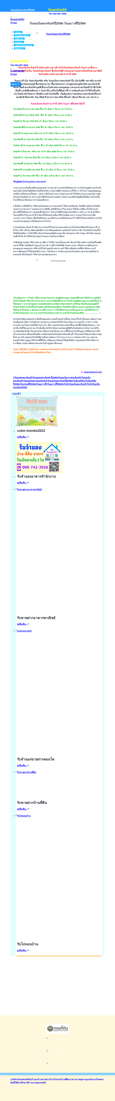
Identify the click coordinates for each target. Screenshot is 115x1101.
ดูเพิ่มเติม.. (23, 437)
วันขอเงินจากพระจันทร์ (68, 377)
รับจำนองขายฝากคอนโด (35, 759)
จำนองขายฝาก (22, 35)
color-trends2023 (31, 431)
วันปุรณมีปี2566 (27, 384)
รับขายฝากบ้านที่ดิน (32, 803)
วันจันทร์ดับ (78, 381)
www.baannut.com (93, 372)
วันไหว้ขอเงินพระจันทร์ (74, 384)
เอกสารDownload (23, 45)
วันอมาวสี (40, 384)
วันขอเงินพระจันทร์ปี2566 (59, 381)
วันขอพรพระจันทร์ (22, 377)
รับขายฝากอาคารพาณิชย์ (36, 618)
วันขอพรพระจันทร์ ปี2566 (44, 377)
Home (18, 32)
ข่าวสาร (19, 42)
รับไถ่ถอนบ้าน (27, 944)
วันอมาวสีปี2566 (54, 384)
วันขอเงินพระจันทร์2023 (34, 381)
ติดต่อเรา (19, 48)
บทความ (19, 39)
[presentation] (59, 411)
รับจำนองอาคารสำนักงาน (36, 476)
